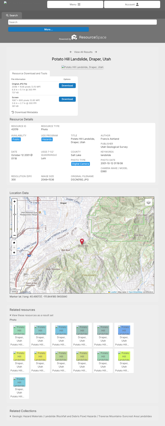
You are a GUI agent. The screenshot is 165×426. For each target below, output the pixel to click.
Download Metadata (26, 112)
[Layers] (148, 202)
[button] (82, 241)
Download (67, 85)
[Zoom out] (14, 235)
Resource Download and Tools (29, 73)
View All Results (83, 51)
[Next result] (95, 52)
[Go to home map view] (14, 242)
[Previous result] (71, 52)
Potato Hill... (17, 344)
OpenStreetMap (135, 291)
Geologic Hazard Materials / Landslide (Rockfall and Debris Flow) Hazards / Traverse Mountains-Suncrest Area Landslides (81, 416)
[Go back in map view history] (14, 252)
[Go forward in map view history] (14, 247)
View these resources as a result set (32, 315)
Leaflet (113, 291)
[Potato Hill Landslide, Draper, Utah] (82, 67)
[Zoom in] (14, 201)
